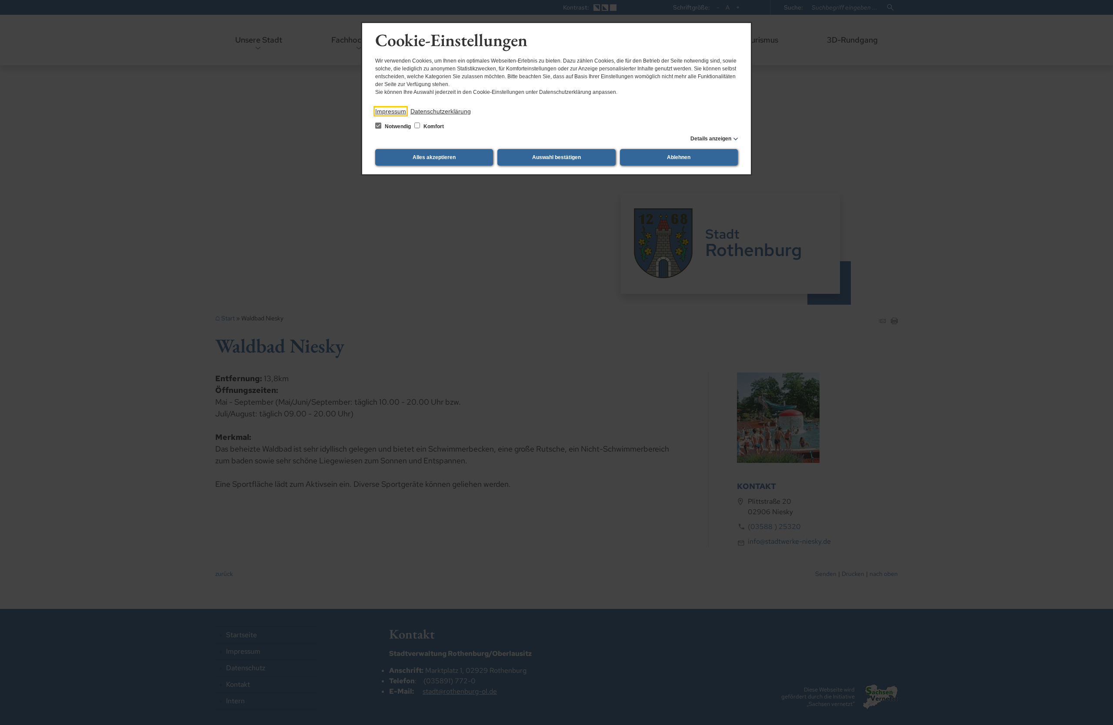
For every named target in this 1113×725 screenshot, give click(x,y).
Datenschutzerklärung (440, 111)
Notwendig (397, 126)
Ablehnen (678, 157)
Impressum (390, 111)
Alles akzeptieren (434, 157)
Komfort (433, 126)
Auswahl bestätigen (556, 157)
